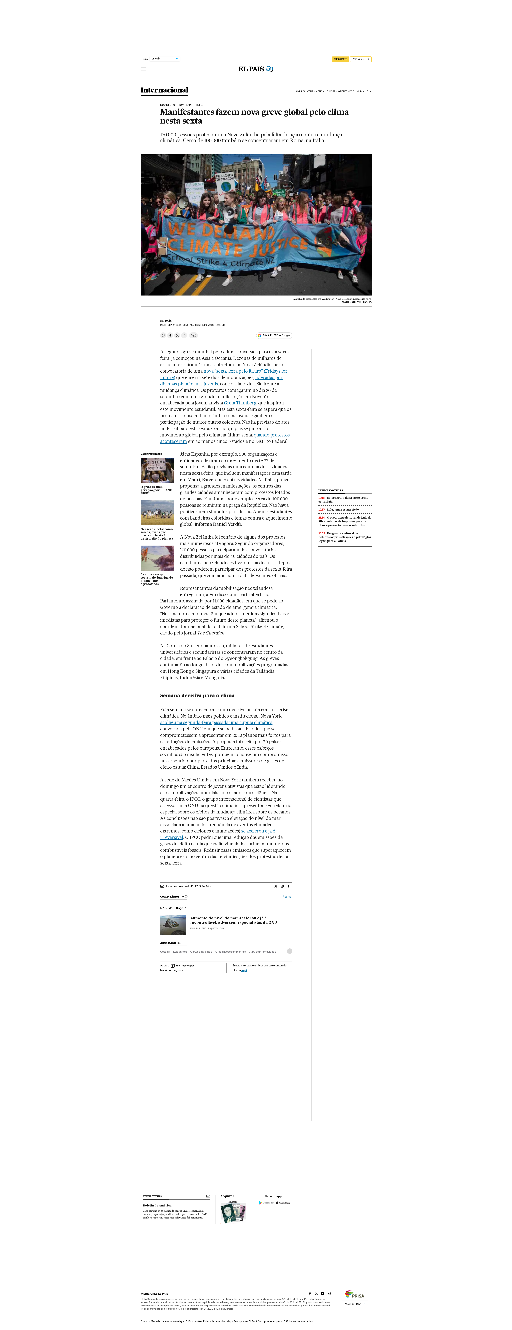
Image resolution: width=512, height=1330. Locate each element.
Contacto (145, 1321)
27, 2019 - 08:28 (178, 325)
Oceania (165, 951)
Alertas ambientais (201, 951)
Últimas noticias (330, 490)
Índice (292, 1321)
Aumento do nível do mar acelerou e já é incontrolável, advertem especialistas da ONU (233, 921)
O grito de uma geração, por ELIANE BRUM (156, 490)
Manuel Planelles (200, 928)
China (360, 91)
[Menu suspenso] (144, 69)
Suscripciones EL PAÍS (245, 1321)
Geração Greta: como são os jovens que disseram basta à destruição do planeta (157, 534)
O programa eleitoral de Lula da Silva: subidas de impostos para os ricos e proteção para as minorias (344, 521)
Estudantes (180, 951)
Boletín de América (157, 1205)
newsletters (152, 1196)
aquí (244, 970)
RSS (286, 1321)
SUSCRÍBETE (340, 59)
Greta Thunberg (240, 403)
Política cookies (194, 1321)
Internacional (164, 90)
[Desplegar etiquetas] (289, 951)
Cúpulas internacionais (262, 951)
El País (166, 321)
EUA (369, 91)
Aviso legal (178, 1321)
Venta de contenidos (161, 1321)
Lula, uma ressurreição (343, 509)
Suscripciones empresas (270, 1321)
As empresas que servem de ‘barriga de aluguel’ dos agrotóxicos (157, 579)
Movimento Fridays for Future (180, 105)
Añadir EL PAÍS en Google (276, 335)
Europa (331, 91)
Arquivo (226, 1196)
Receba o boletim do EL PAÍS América (188, 886)
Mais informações (170, 970)
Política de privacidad (214, 1321)
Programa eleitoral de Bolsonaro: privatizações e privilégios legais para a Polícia (344, 537)
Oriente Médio (346, 91)
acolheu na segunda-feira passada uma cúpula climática (216, 722)
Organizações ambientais (230, 951)
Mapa (230, 1321)
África (320, 91)
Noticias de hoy (305, 1321)
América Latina (304, 91)
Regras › (287, 896)
